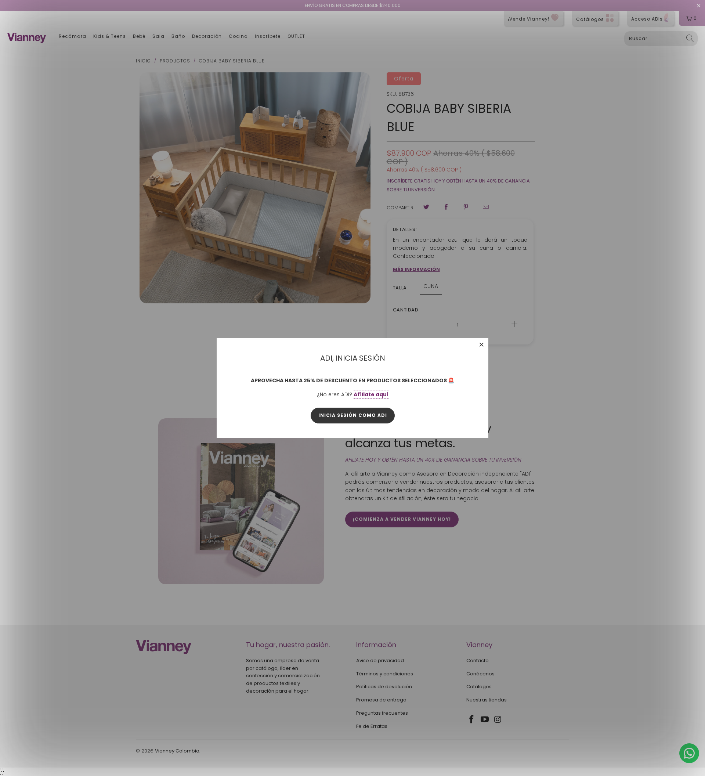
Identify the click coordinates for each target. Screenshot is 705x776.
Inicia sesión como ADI (352, 415)
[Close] (481, 344)
